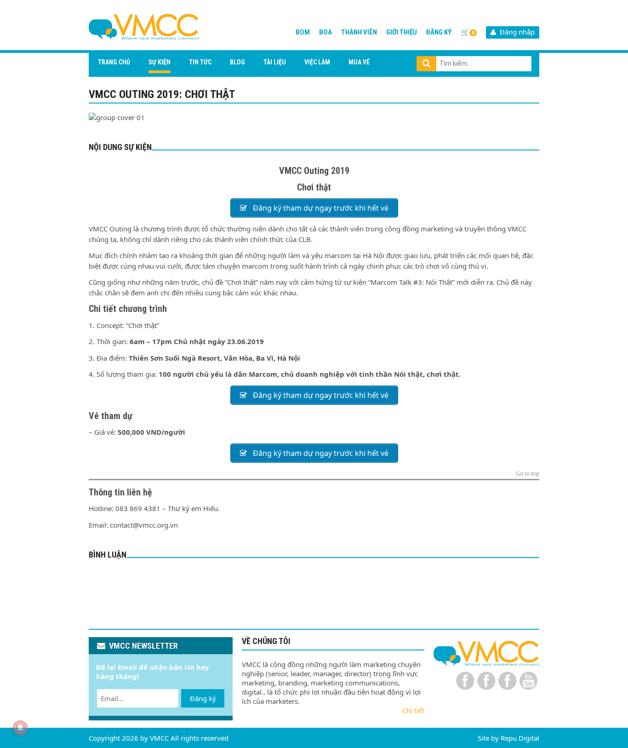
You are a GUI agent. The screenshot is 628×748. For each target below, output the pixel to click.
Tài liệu (274, 62)
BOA (325, 32)
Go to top (527, 474)
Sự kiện (159, 62)
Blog (237, 62)
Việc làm (317, 62)
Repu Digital (520, 737)
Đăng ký (438, 32)
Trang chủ (114, 62)
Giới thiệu (401, 32)
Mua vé (359, 62)
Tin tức (200, 62)
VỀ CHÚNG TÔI (266, 641)
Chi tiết (413, 710)
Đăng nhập (515, 31)
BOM (303, 32)
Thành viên (359, 32)
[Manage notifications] (20, 727)
